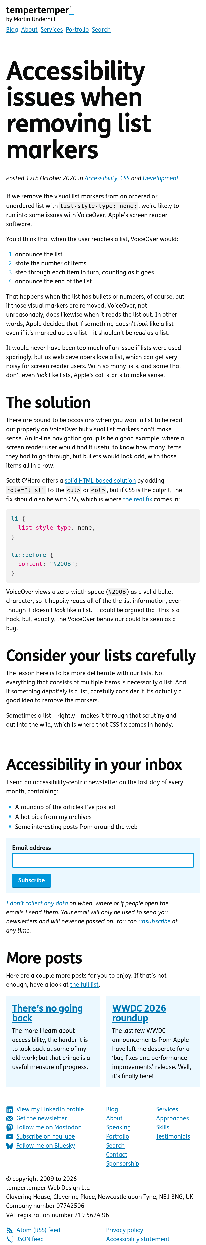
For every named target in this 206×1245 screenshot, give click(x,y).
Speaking (118, 1128)
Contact (116, 1155)
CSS (125, 179)
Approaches (172, 1119)
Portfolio (77, 30)
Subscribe (31, 881)
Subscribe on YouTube (45, 1137)
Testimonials (173, 1137)
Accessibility (101, 179)
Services (52, 30)
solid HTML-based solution (100, 481)
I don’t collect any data (37, 904)
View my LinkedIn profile (50, 1110)
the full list (84, 985)
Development (161, 179)
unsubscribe (154, 922)
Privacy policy (124, 1231)
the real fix (137, 500)
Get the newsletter (41, 1119)
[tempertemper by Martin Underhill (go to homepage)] (103, 14)
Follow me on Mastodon (49, 1128)
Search (101, 30)
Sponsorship (122, 1164)
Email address (31, 848)
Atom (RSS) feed (38, 1231)
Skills (162, 1128)
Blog (12, 30)
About (29, 30)
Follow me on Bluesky (45, 1146)
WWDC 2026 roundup (139, 1014)
